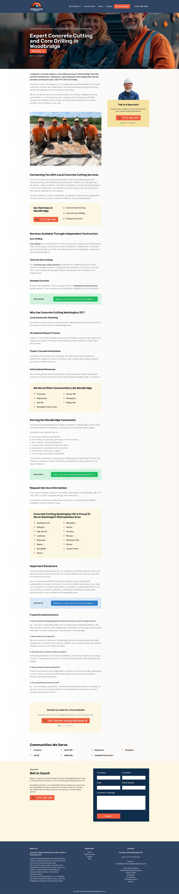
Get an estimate (122, 6)
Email (99, 783)
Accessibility (130, 877)
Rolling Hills (71, 402)
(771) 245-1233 (141, 6)
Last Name (126, 773)
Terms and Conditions (131, 868)
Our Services (74, 6)
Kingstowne (42, 398)
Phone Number (128, 783)
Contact (109, 6)
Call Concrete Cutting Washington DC (73, 474)
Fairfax (69, 527)
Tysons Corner (72, 549)
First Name (101, 773)
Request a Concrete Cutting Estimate (73, 603)
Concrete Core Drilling (75, 213)
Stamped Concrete (74, 219)
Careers (89, 857)
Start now (36, 51)
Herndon (70, 531)
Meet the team (89, 854)
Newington (70, 398)
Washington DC (43, 523)
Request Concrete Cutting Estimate (74, 299)
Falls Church (42, 531)
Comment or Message (106, 793)
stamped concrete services (86, 286)
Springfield (41, 549)
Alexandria (70, 523)
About (100, 6)
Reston (69, 544)
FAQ (89, 859)
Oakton (40, 544)
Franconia (41, 394)
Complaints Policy (130, 879)
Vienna (40, 553)
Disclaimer (130, 875)
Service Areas (89, 6)
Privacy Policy (131, 873)
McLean (69, 536)
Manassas (41, 540)
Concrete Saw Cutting (75, 208)
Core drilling (35, 244)
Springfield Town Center (47, 407)
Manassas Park (72, 540)
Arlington (41, 527)
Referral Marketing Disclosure (130, 870)
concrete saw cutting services (47, 265)
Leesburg (41, 536)
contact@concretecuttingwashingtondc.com (130, 864)
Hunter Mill (70, 394)
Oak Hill (40, 402)
